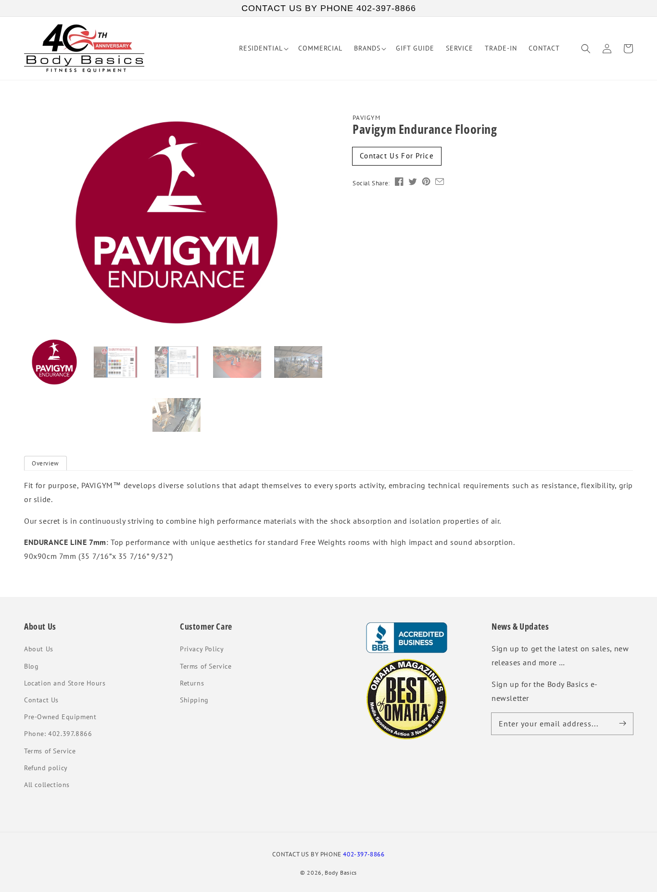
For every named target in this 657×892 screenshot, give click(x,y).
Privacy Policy (202, 649)
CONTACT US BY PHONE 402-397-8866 (328, 8)
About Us (38, 649)
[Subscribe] (622, 723)
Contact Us (41, 700)
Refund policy (46, 767)
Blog (31, 666)
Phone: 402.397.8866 (58, 733)
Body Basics (341, 872)
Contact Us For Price (397, 155)
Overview (45, 463)
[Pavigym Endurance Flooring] (176, 222)
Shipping (194, 700)
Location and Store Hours (64, 683)
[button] (585, 48)
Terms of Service (50, 751)
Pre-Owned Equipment (60, 716)
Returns (192, 683)
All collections (47, 784)
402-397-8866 (363, 854)
